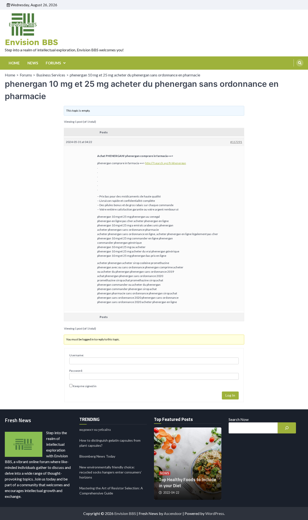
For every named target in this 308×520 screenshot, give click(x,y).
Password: (76, 370)
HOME (14, 63)
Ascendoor (173, 513)
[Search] (299, 63)
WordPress (214, 513)
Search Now (239, 419)
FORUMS (53, 63)
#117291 (236, 142)
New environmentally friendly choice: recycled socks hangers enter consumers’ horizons (110, 472)
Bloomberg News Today (97, 456)
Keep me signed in (84, 386)
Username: (76, 355)
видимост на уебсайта (95, 429)
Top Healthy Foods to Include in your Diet (187, 482)
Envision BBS (31, 42)
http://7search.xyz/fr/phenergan (165, 163)
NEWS (32, 63)
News (164, 473)
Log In (230, 395)
